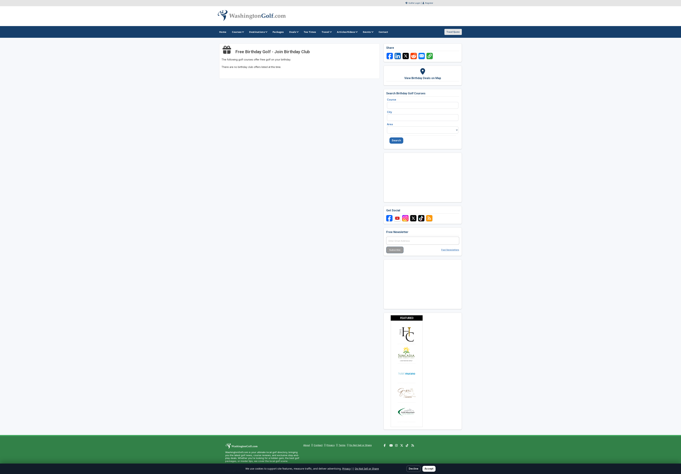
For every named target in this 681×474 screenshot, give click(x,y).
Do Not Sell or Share (360, 445)
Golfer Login (414, 3)
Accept (429, 468)
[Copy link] (430, 56)
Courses (236, 32)
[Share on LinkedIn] (398, 56)
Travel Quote (453, 31)
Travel (325, 32)
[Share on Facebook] (390, 56)
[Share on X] (406, 56)
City (389, 111)
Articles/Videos (346, 32)
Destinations (257, 32)
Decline (413, 468)
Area (390, 124)
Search (396, 140)
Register (429, 3)
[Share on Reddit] (414, 56)
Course (391, 99)
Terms (342, 445)
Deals (292, 32)
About (306, 445)
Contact (318, 445)
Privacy (330, 445)
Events (367, 32)
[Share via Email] (422, 56)
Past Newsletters (450, 249)
